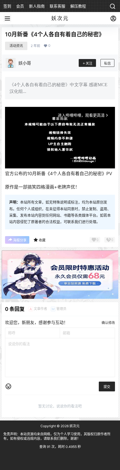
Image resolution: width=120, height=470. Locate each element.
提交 (107, 387)
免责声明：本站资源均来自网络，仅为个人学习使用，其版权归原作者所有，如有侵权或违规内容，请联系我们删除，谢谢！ (57, 436)
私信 (107, 63)
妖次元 (74, 426)
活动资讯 (16, 46)
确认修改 (108, 323)
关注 (89, 63)
